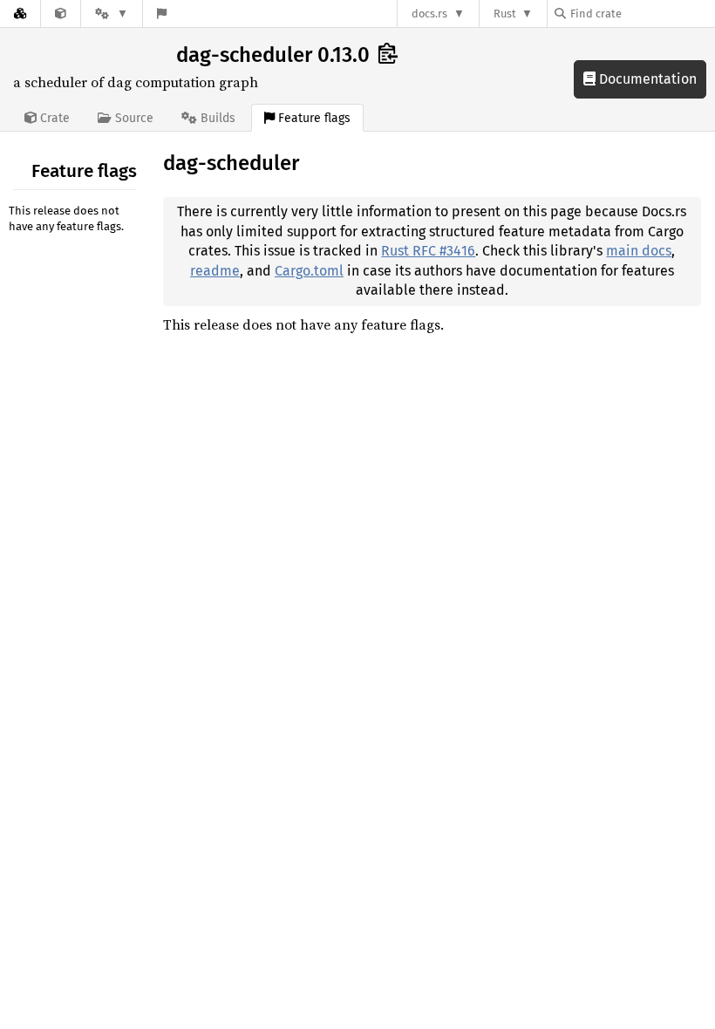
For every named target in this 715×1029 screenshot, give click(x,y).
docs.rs (429, 13)
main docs (638, 250)
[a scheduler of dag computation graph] (60, 13)
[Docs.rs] (20, 13)
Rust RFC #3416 (428, 250)
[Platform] (111, 13)
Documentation (646, 79)
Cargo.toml (309, 270)
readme (215, 270)
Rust (505, 13)
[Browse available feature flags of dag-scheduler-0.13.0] (161, 13)
